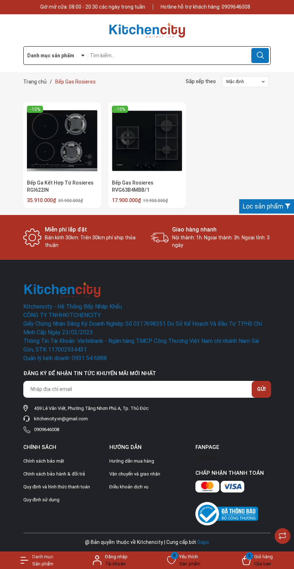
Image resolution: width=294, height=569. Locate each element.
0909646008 (236, 7)
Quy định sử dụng (41, 499)
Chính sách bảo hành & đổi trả (54, 474)
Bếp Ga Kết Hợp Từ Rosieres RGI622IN (60, 186)
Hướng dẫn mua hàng (131, 461)
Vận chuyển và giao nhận (134, 474)
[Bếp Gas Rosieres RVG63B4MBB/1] (147, 141)
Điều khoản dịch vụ (128, 486)
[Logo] (147, 30)
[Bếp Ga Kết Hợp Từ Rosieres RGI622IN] (62, 141)
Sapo (203, 542)
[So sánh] (282, 536)
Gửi (261, 389)
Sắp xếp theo (201, 81)
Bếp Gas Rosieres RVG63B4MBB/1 (132, 186)
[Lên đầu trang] (282, 518)
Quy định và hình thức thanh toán (56, 486)
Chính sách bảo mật (43, 461)
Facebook (206, 458)
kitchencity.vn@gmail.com (61, 418)
